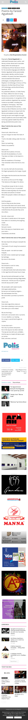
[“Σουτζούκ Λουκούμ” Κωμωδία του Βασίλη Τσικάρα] (21, 675)
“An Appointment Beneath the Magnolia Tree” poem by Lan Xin (17, 388)
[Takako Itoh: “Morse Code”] (5, 396)
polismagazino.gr (5, 351)
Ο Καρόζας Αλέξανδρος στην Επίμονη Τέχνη (6, 697)
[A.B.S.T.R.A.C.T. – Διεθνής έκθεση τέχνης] (7, 675)
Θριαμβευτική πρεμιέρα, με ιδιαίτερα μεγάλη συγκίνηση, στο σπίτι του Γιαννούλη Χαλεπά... (18, 631)
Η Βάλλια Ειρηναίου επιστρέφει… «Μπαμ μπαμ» (18, 646)
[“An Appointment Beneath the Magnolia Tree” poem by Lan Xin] (5, 388)
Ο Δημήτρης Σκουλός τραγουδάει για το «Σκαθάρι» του (18, 655)
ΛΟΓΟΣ (9, 8)
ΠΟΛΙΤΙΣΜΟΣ (4, 8)
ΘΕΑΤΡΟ (16, 678)
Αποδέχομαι (10, 717)
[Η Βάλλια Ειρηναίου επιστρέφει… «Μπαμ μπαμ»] (5, 648)
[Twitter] (11, 20)
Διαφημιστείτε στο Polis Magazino (13, 709)
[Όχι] (26, 715)
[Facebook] (8, 20)
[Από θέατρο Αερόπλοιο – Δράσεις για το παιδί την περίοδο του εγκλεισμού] (5, 639)
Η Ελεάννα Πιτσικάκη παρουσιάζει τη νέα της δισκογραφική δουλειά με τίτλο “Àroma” (7, 373)
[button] (2, 2)
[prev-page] (3, 409)
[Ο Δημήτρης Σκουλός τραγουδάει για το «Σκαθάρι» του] (5, 655)
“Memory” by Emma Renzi (18, 402)
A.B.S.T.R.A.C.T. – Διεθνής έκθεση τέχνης (6, 681)
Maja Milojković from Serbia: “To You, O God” (21, 371)
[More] (22, 360)
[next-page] (5, 409)
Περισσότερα (16, 382)
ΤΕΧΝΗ (18, 8)
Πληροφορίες (18, 717)
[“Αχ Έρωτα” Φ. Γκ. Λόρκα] (21, 689)
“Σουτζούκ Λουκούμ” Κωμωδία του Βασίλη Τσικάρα (20, 681)
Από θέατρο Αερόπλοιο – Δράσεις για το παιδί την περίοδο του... (17, 640)
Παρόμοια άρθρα (6, 382)
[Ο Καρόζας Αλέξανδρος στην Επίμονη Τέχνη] (7, 690)
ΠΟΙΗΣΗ (13, 8)
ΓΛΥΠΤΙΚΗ (4, 693)
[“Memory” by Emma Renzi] (5, 403)
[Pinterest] (15, 20)
